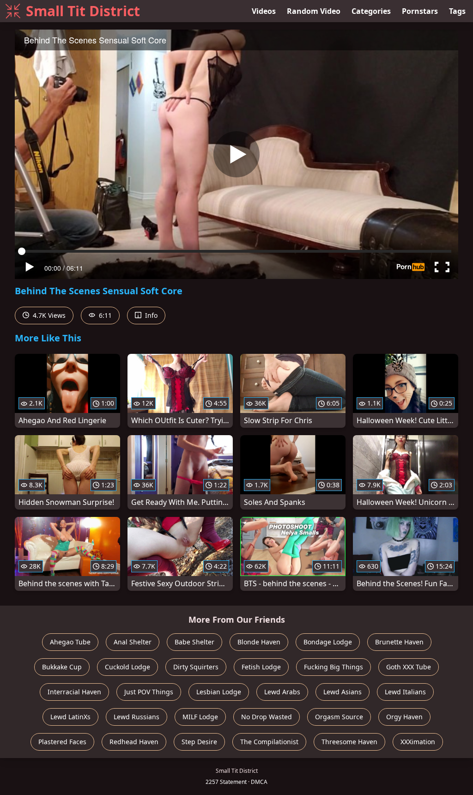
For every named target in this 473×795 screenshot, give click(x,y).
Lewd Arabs (282, 691)
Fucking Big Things (333, 666)
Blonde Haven (258, 641)
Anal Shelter (133, 641)
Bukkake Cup (62, 666)
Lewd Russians (136, 716)
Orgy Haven (404, 716)
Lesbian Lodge (218, 691)
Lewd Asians (342, 691)
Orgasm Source (339, 716)
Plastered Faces (62, 741)
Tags (457, 11)
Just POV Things (148, 691)
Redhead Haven (133, 741)
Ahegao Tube (70, 641)
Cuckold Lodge (127, 666)
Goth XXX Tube (408, 666)
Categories (371, 11)
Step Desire (199, 741)
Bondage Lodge (327, 641)
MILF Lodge (200, 716)
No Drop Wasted (266, 716)
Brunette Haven (399, 641)
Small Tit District (83, 10)
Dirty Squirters (195, 666)
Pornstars (420, 11)
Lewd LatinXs (70, 716)
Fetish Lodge (261, 666)
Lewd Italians (405, 691)
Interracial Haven (74, 691)
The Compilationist (269, 741)
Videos (264, 11)
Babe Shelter (194, 641)
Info (150, 315)
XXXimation (417, 741)
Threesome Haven (349, 741)
